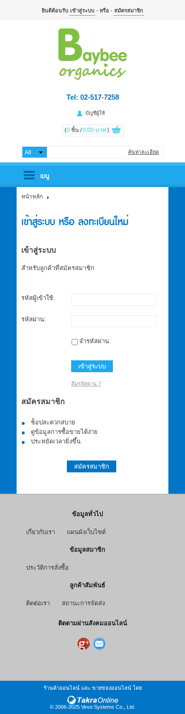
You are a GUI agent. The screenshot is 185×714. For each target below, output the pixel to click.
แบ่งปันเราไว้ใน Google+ (84, 644)
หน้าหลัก (32, 196)
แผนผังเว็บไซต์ (86, 532)
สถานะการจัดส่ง (83, 603)
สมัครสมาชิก (128, 10)
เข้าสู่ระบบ (82, 10)
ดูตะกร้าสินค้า (116, 131)
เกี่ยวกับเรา (40, 532)
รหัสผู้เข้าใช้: (38, 297)
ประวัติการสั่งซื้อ (47, 567)
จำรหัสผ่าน (94, 341)
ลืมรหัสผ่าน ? (86, 383)
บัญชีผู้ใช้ (95, 113)
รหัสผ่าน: (33, 319)
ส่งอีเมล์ (100, 644)
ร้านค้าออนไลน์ (62, 688)
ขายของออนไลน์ (111, 688)
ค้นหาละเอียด (143, 152)
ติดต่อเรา (38, 603)
